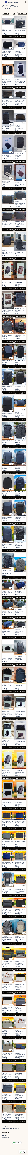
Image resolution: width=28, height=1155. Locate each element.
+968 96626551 (5, 1137)
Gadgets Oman (13, 2)
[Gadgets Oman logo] (6, 2)
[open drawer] (2, 2)
